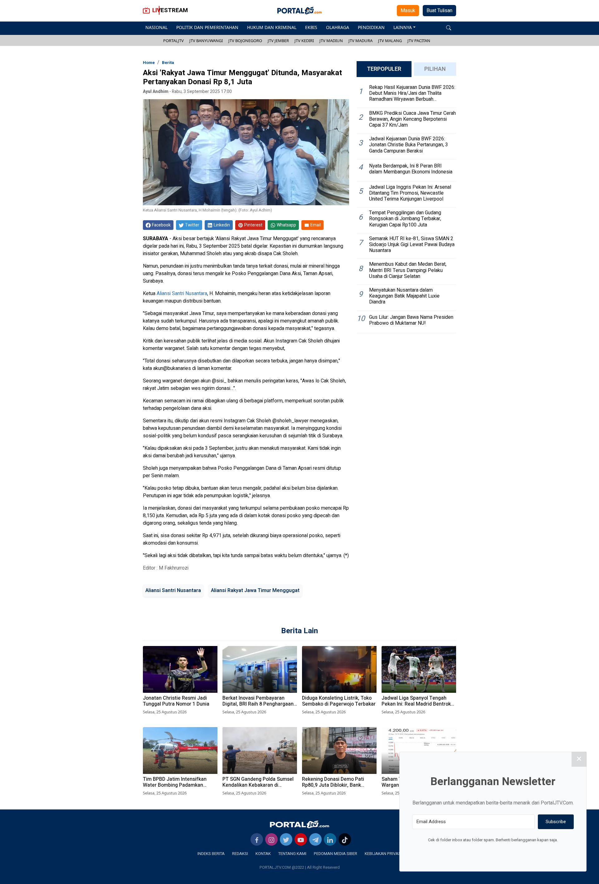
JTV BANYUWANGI (206, 40)
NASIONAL (156, 27)
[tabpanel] (406, 207)
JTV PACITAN (418, 40)
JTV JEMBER (278, 40)
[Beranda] (299, 824)
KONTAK (263, 854)
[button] (448, 27)
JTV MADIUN (331, 40)
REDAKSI (240, 854)
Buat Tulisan (439, 10)
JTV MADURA (360, 40)
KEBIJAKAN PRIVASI (383, 854)
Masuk (408, 10)
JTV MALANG (390, 40)
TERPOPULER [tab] (384, 69)
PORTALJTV (173, 40)
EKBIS (311, 27)
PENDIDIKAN (371, 27)
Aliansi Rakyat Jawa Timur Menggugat (255, 590)
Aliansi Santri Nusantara (182, 293)
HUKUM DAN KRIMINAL (271, 27)
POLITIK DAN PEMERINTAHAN (207, 27)
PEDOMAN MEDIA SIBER (335, 854)
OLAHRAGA (337, 27)
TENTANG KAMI (292, 854)
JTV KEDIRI (304, 40)
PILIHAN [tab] (435, 69)
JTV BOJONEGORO (245, 40)
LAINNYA (402, 27)
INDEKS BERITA (211, 854)
